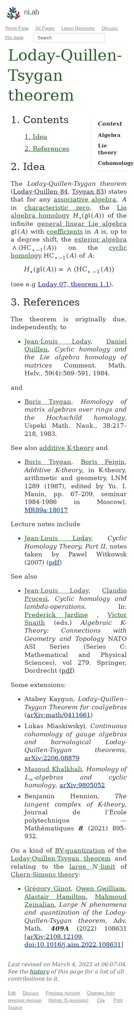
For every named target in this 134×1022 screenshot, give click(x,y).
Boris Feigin (103, 461)
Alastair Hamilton (55, 896)
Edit (12, 993)
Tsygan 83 (88, 191)
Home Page (17, 28)
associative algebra (85, 199)
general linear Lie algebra (82, 223)
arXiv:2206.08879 (51, 758)
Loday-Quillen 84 (40, 191)
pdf (54, 562)
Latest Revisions (78, 28)
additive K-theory (66, 447)
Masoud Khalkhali (53, 769)
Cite (101, 1000)
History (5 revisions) (68, 1000)
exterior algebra (100, 239)
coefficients (64, 231)
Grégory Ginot (47, 888)
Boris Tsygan (47, 401)
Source (15, 1007)
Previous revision (63, 993)
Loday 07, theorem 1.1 (73, 284)
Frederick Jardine (56, 614)
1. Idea (35, 136)
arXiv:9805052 (82, 785)
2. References (46, 148)
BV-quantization (80, 850)
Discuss (31, 993)
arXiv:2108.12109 (54, 936)
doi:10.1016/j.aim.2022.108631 (72, 944)
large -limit (92, 866)
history (39, 971)
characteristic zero (57, 207)
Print (118, 1000)
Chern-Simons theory (44, 874)
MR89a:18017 (46, 510)
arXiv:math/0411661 (58, 715)
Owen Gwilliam (100, 888)
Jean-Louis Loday (57, 341)
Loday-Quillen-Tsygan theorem (61, 858)
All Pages (45, 28)
